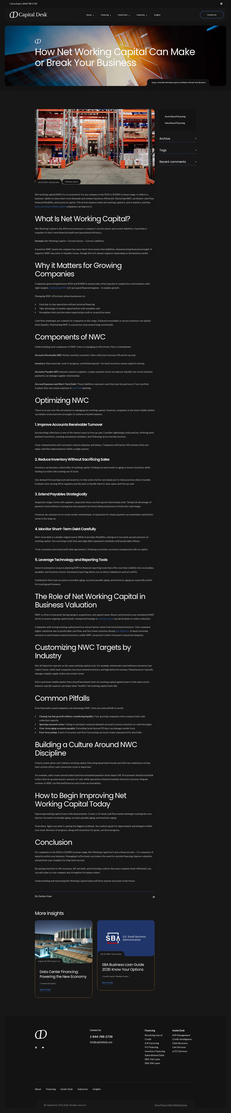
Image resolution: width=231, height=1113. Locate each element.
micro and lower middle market (50, 206)
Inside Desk (67, 1089)
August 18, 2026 (44, 961)
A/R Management (181, 1035)
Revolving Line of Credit (154, 1037)
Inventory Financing (155, 1051)
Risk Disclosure (180, 1105)
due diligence (122, 631)
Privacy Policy (166, 1105)
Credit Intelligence (182, 1039)
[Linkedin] (221, 4)
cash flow (77, 388)
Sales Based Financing (175, 123)
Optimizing (54, 287)
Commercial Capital (48, 983)
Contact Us (211, 15)
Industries (82, 1089)
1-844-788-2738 (101, 1036)
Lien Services (179, 1047)
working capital (105, 618)
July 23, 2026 (105, 954)
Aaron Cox (56, 961)
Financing (51, 1089)
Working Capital (71, 182)
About (38, 1089)
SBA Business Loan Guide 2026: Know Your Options (123, 967)
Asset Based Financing (175, 116)
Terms (157, 1105)
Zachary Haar (54, 182)
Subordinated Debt (154, 1055)
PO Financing (151, 1047)
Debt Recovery (180, 1043)
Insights (97, 1089)
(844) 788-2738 (30, 4)
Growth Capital (109, 976)
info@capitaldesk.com (101, 1042)
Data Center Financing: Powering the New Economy (63, 974)
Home (154, 82)
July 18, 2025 (43, 182)
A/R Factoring (152, 1043)
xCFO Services (179, 1051)
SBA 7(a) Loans (152, 1059)
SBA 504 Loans (152, 1063)
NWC (63, 287)
